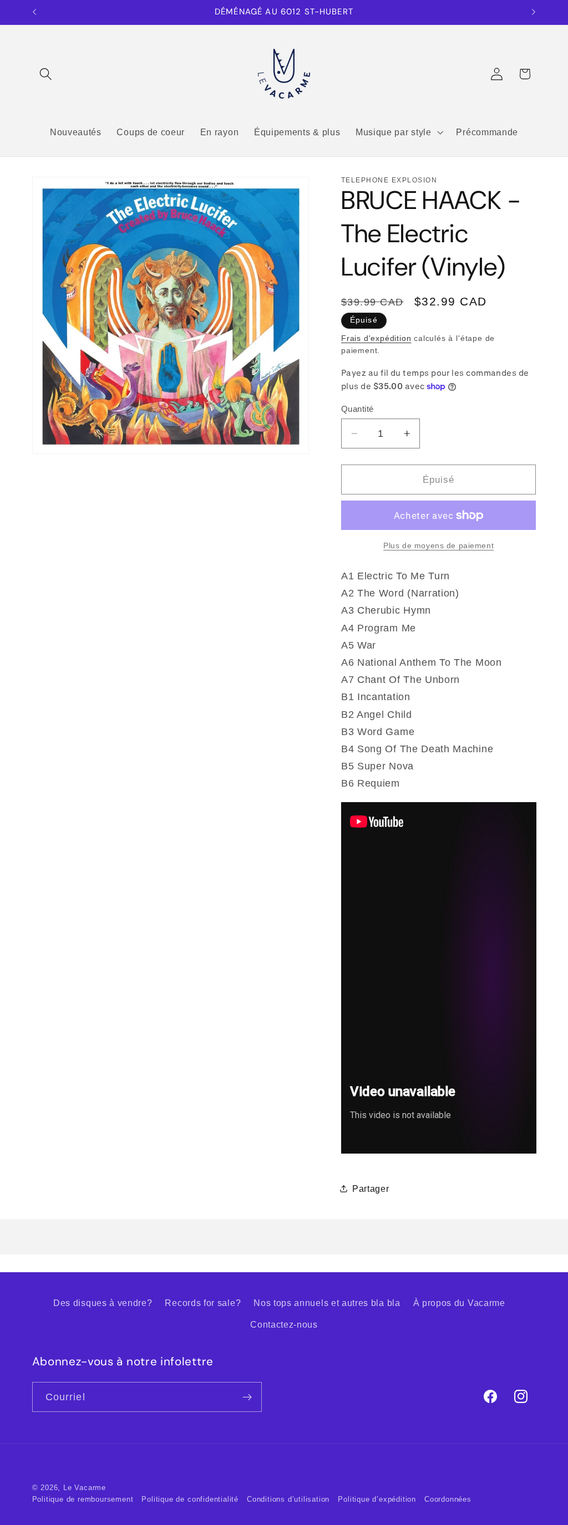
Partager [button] (370, 1189)
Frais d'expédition (376, 338)
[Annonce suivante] (533, 12)
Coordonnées (447, 1499)
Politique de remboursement (83, 1499)
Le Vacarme (84, 1488)
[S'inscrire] (247, 1397)
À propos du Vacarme (459, 1303)
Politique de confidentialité (190, 1499)
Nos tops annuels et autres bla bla (326, 1303)
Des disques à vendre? (103, 1303)
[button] (46, 74)
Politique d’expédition (377, 1499)
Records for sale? (203, 1303)
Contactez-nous (284, 1324)
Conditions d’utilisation (288, 1499)
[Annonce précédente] (34, 12)
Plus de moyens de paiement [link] (438, 546)
